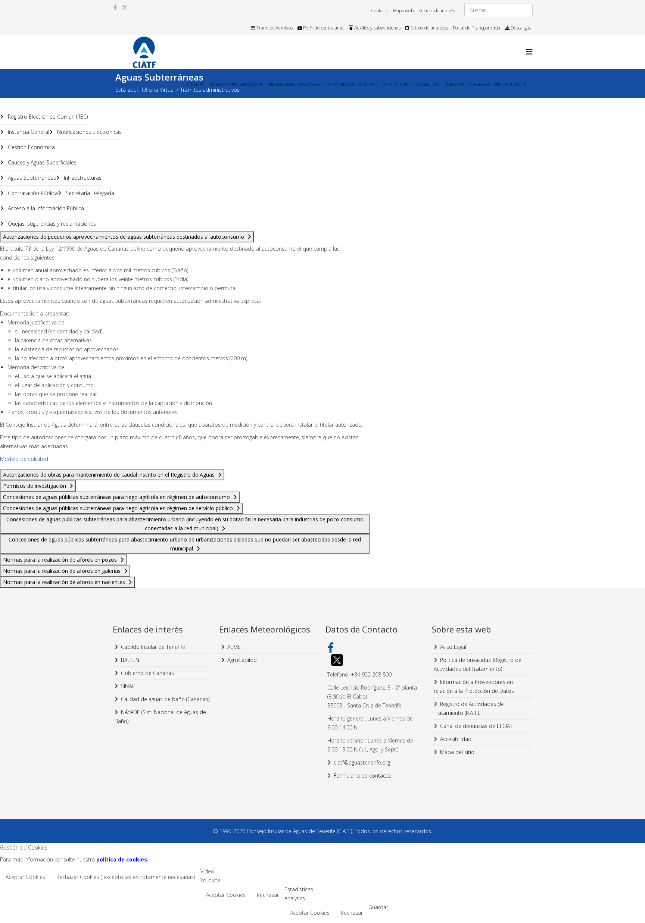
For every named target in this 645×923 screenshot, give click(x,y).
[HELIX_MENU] (529, 51)
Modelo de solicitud (24, 458)
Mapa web (403, 10)
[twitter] (124, 7)
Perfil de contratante (323, 28)
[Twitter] (375, 660)
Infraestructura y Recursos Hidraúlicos (319, 84)
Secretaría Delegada (89, 193)
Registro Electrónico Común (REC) (47, 116)
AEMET (235, 646)
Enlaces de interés (436, 10)
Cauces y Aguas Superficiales (41, 162)
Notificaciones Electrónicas (89, 131)
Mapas (452, 84)
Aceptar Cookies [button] (25, 876)
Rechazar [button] (268, 894)
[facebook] (115, 7)
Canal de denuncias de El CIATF (477, 725)
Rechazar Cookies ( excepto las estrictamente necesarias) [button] (125, 876)
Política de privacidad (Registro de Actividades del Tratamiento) (477, 664)
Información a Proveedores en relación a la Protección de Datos (474, 686)
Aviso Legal (453, 646)
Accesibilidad (455, 739)
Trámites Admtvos (274, 28)
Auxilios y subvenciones (377, 28)
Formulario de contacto (362, 775)
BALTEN (130, 659)
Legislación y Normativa (409, 84)
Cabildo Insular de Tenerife (153, 646)
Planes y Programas (233, 84)
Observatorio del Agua (498, 84)
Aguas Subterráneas (31, 177)
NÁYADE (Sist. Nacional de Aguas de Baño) (160, 717)
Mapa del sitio (457, 752)
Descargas (520, 28)
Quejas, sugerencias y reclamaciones (51, 223)
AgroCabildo (242, 659)
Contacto (379, 10)
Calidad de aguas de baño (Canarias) (165, 699)
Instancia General (27, 131)
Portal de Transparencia (476, 28)
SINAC (128, 686)
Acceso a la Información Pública (45, 208)
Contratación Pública (32, 193)
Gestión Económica (30, 147)
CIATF (192, 84)
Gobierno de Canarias (147, 672)
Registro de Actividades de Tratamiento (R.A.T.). (469, 708)
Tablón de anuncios (428, 28)
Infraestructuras (82, 177)
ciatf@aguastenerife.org (362, 762)
